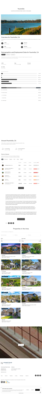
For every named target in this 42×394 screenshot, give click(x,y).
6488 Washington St (7, 169)
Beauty (18, 159)
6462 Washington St (7, 176)
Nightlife (22, 159)
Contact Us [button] (21, 344)
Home (2, 375)
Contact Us (27, 375)
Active (15, 159)
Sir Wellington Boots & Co (8, 165)
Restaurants (6, 159)
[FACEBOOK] (36, 375)
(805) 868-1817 (3, 368)
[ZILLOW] (40, 375)
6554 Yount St (7, 180)
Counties (16, 375)
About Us (6, 375)
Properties (11, 375)
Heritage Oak (6, 175)
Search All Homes (21, 219)
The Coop (6, 179)
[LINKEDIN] (38, 375)
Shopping (11, 159)
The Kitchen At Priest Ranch (9, 168)
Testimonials (21, 375)
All (2, 159)
